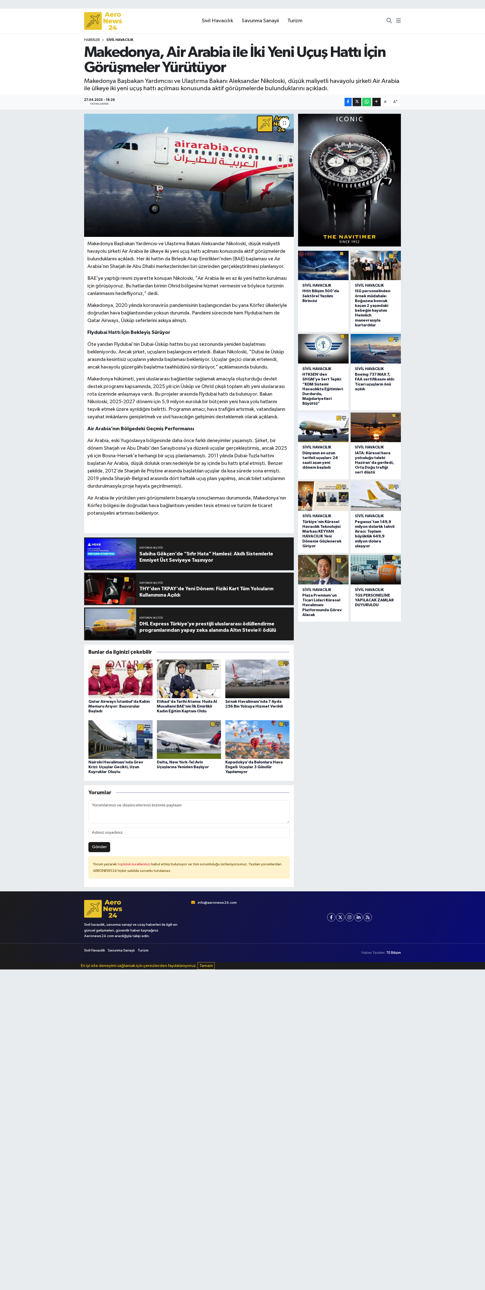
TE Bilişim (393, 953)
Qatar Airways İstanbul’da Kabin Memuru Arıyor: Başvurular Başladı (119, 706)
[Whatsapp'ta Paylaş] (366, 102)
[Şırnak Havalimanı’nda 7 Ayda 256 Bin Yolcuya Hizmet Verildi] (257, 679)
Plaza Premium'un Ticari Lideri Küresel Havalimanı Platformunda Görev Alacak (322, 605)
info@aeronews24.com (217, 902)
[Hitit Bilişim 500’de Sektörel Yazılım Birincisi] (323, 265)
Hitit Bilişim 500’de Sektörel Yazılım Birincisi (320, 296)
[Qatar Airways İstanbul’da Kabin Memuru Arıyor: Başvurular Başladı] (120, 679)
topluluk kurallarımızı (134, 864)
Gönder (99, 847)
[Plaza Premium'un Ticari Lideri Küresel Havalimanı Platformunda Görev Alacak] (323, 569)
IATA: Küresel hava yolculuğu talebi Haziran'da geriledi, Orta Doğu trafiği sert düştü (374, 462)
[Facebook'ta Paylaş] (348, 102)
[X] (340, 917)
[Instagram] (349, 917)
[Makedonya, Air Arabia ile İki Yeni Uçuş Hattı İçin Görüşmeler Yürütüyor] (189, 175)
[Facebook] (331, 917)
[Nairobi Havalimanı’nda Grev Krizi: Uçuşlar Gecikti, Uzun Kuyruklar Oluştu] (120, 739)
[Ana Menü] (398, 21)
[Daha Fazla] (376, 102)
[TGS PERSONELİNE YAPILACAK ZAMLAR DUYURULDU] (376, 569)
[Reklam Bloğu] (349, 180)
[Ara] (389, 21)
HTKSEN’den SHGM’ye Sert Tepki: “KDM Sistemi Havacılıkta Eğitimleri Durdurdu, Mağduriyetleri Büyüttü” (322, 388)
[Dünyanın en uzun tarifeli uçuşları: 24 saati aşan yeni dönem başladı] (323, 427)
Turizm (294, 21)
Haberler (92, 40)
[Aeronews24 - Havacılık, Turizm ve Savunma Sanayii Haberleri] (103, 21)
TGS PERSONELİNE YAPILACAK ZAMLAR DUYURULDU (374, 600)
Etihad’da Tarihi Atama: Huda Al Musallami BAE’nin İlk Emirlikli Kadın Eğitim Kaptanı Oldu (187, 706)
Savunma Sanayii (260, 21)
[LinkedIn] (358, 917)
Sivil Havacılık (217, 21)
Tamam (206, 966)
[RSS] (367, 917)
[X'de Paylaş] (357, 102)
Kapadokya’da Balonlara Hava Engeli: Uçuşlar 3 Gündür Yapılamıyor (254, 767)
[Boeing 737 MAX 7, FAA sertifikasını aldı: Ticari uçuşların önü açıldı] (376, 349)
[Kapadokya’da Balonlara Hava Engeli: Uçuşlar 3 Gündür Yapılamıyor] (257, 739)
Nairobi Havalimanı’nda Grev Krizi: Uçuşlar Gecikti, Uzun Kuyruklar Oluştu (115, 767)
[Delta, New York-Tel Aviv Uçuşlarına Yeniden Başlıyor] (189, 739)
